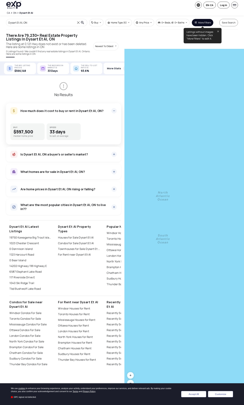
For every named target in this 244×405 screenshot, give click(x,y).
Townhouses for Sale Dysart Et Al (79, 249)
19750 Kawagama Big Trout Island (30, 237)
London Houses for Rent (73, 331)
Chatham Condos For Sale (26, 353)
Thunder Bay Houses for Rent (77, 359)
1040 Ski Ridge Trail (21, 283)
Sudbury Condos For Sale (25, 358)
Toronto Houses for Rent (74, 314)
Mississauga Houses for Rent (76, 320)
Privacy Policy (89, 391)
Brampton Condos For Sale (26, 347)
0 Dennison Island (21, 249)
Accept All (194, 394)
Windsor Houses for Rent (74, 308)
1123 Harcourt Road (21, 254)
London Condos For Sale (24, 336)
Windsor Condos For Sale (25, 313)
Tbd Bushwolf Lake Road (25, 289)
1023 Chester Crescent (24, 243)
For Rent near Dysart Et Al (74, 254)
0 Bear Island (17, 260)
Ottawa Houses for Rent (73, 325)
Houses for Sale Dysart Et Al (76, 237)
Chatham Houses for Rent (74, 348)
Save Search (228, 22)
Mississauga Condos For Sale (28, 324)
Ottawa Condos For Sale (24, 330)
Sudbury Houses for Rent (74, 354)
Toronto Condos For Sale (25, 318)
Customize (220, 394)
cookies (21, 388)
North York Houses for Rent (75, 337)
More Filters (204, 22)
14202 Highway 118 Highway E (28, 266)
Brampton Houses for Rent (75, 342)
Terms (75, 391)
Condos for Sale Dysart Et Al (76, 243)
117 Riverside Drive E (22, 277)
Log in (223, 5)
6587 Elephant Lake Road (25, 271)
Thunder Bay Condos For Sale (28, 364)
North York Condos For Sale (26, 341)
